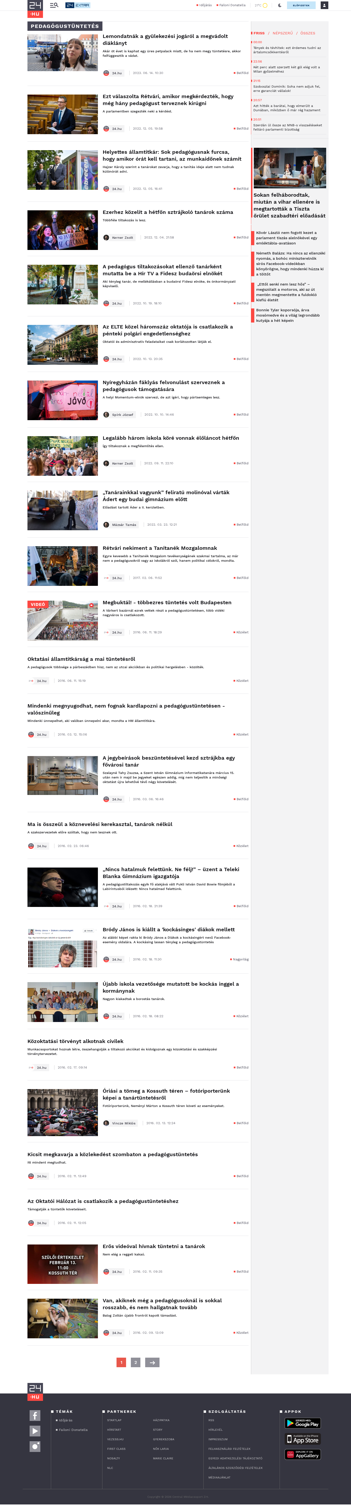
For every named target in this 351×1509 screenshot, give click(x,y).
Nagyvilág (241, 959)
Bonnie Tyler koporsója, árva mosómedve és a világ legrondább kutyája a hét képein (288, 315)
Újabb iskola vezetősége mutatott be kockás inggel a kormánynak (171, 987)
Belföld (243, 73)
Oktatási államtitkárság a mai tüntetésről (81, 659)
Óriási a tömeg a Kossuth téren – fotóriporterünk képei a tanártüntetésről (166, 1094)
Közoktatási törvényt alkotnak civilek (75, 1041)
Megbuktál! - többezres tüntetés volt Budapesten (167, 602)
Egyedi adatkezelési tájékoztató (235, 1458)
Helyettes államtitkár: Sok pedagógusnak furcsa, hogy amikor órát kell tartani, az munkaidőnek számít (172, 155)
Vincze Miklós (123, 1123)
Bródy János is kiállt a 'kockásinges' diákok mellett (169, 929)
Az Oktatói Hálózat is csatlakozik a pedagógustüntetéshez (103, 1201)
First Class (116, 1449)
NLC (110, 1468)
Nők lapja (161, 1449)
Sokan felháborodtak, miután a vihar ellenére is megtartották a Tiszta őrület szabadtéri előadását (289, 205)
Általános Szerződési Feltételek (235, 1468)
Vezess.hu (115, 1439)
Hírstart (114, 1429)
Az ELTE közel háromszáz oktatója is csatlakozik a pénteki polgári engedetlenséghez (168, 330)
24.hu (117, 73)
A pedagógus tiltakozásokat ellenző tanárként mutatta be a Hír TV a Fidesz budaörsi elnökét (162, 270)
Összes (307, 33)
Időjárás (205, 5)
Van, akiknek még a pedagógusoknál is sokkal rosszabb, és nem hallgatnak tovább (162, 1303)
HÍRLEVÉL (215, 1429)
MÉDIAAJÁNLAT (219, 1477)
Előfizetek (301, 5)
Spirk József (122, 415)
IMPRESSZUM (218, 1439)
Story (157, 1429)
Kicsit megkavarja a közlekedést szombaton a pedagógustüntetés (112, 1154)
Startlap (114, 1420)
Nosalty (113, 1458)
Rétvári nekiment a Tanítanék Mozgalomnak (160, 548)
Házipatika (161, 1420)
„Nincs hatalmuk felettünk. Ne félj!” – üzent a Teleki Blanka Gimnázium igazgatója (171, 872)
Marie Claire (163, 1458)
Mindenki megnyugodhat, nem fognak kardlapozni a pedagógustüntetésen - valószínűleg (126, 709)
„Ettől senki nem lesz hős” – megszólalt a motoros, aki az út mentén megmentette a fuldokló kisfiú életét (286, 292)
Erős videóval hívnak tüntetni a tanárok (154, 1246)
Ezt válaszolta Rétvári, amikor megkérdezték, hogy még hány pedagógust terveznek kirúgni (168, 99)
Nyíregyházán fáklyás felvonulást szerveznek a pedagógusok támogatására (164, 385)
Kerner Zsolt (122, 237)
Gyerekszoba (163, 1439)
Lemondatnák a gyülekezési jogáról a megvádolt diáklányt (165, 39)
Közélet (242, 632)
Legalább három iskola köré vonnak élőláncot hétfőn (171, 438)
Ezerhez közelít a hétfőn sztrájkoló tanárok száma (168, 212)
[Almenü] (54, 5)
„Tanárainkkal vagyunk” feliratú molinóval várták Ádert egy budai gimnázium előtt (166, 495)
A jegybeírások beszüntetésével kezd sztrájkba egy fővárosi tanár (169, 761)
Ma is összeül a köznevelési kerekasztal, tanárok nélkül (99, 824)
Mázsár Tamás (124, 525)
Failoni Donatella (232, 5)
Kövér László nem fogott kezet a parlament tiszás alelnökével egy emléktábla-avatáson (286, 237)
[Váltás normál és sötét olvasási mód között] (280, 5)
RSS (211, 1420)
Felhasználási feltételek (229, 1449)
